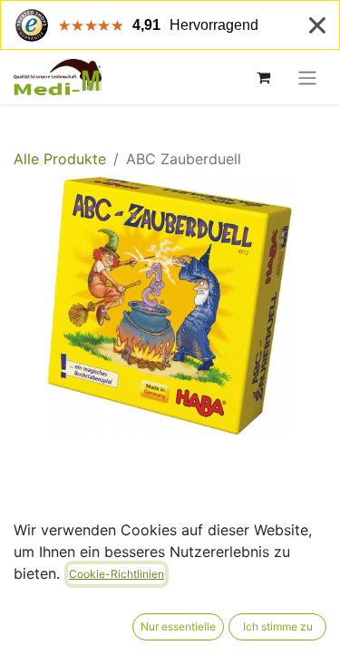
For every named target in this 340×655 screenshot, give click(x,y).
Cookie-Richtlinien (116, 574)
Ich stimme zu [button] (278, 626)
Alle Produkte (60, 159)
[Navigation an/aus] (307, 77)
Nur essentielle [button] (178, 626)
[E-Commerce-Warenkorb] (263, 77)
